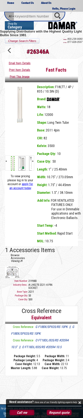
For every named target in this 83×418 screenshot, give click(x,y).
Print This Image (20, 77)
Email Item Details (19, 63)
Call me (22, 412)
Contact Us (27, 2)
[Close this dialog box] (79, 403)
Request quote (59, 412)
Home (10, 2)
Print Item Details (19, 70)
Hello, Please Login (63, 8)
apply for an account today (21, 186)
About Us (46, 2)
